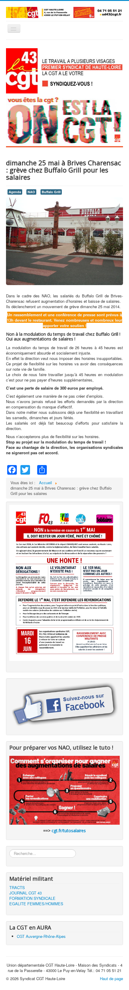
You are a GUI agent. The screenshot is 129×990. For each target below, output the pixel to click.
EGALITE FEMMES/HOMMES (36, 903)
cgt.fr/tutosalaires (69, 830)
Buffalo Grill (51, 192)
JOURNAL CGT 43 (25, 893)
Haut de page (111, 978)
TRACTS (17, 887)
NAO (31, 192)
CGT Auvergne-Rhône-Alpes (41, 936)
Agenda (15, 192)
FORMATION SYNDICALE (32, 898)
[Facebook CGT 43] (64, 705)
